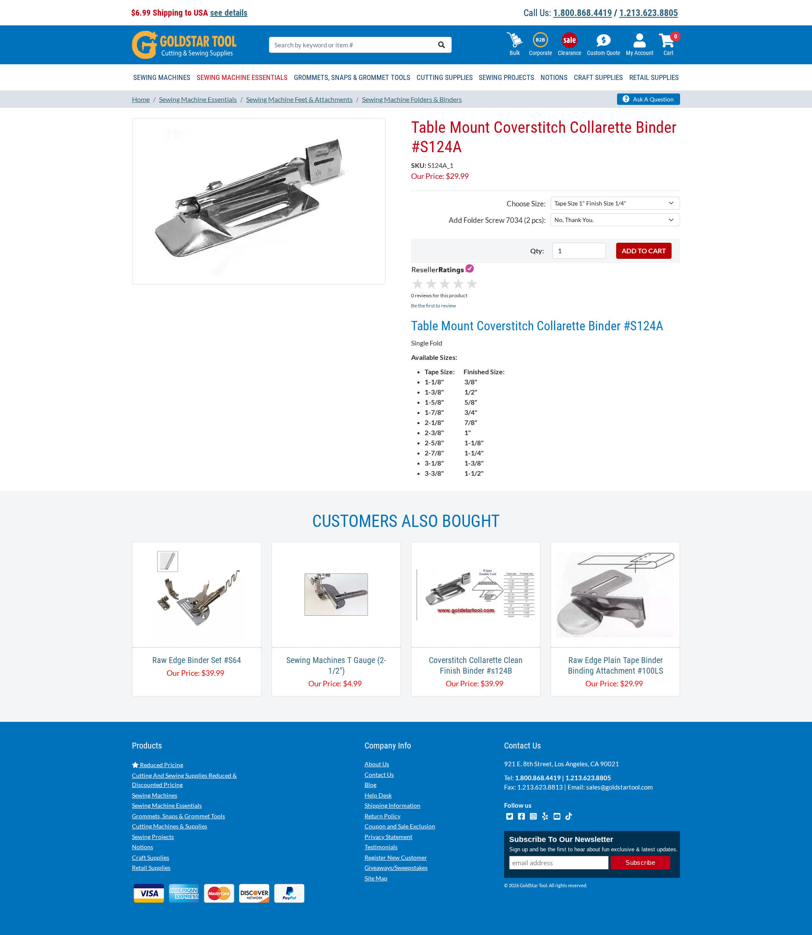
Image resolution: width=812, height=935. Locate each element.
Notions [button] (554, 77)
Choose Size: (526, 203)
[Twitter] (510, 815)
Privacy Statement (388, 836)
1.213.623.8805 (648, 13)
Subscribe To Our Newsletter (561, 839)
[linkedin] (545, 815)
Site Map (376, 878)
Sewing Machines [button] (161, 77)
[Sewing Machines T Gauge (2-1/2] (336, 594)
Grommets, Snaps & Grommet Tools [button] (352, 77)
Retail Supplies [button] (654, 77)
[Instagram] (534, 815)
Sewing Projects (153, 836)
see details (228, 13)
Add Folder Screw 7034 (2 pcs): (497, 220)
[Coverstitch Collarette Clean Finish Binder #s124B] (476, 594)
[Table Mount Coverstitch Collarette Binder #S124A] (259, 201)
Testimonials (381, 846)
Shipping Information (392, 805)
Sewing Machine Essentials (167, 805)
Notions (142, 846)
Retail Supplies (151, 867)
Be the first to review (433, 305)
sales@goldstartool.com (619, 787)
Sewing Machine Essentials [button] (242, 77)
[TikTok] (568, 815)
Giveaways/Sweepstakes (396, 867)
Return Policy (383, 816)
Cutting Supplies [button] (445, 77)
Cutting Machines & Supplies (169, 826)
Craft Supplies (150, 857)
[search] (441, 45)
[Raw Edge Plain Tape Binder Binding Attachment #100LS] (615, 594)
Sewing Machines (154, 795)
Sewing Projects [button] (506, 77)
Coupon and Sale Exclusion (400, 826)
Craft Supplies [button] (598, 77)
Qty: (537, 251)
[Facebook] (522, 815)
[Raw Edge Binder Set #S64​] (196, 594)
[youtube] (557, 815)
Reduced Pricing (161, 764)
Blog (370, 784)
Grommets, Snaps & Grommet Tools (178, 816)
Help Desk (378, 795)
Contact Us (379, 774)
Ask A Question (653, 99)
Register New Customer (396, 857)
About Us (377, 764)
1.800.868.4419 (582, 13)
